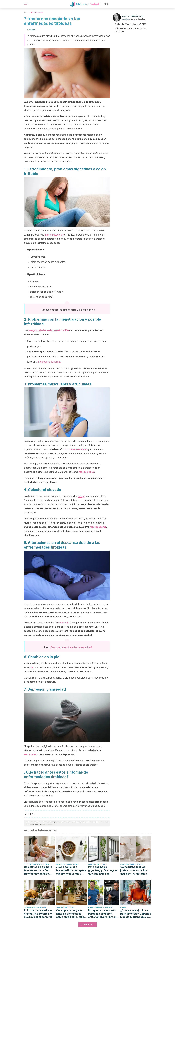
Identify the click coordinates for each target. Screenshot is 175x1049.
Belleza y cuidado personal (37, 864)
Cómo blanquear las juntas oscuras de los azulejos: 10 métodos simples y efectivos (133, 870)
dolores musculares (76, 449)
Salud (26, 12)
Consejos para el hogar (67, 864)
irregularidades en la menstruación (48, 330)
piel (31, 667)
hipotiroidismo (98, 527)
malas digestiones (54, 234)
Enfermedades (37, 12)
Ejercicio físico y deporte (100, 907)
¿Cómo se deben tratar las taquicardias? (70, 647)
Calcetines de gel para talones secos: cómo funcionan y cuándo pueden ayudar (38, 870)
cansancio (63, 622)
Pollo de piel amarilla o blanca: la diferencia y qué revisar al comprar (38, 914)
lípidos (81, 496)
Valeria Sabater (138, 19)
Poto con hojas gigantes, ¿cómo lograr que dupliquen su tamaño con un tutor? (102, 870)
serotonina (30, 754)
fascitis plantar (86, 472)
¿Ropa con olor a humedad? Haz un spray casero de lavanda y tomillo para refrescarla (71, 870)
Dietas (123, 907)
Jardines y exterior (97, 864)
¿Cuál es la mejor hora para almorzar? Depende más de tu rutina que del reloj (135, 914)
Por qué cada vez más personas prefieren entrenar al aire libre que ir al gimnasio (103, 914)
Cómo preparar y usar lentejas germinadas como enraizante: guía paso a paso (70, 914)
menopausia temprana (49, 361)
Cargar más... (87, 924)
